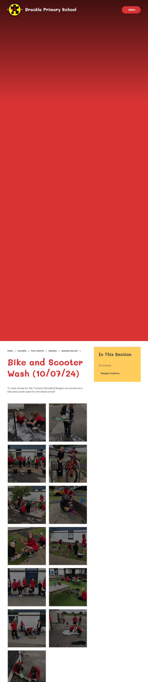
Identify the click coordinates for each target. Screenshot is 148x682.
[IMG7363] (27, 546)
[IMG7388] (68, 628)
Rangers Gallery (69, 351)
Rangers (53, 351)
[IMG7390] (68, 422)
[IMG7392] (27, 422)
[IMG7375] (68, 464)
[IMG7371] (27, 505)
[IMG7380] (68, 587)
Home (10, 351)
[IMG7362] (68, 546)
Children (21, 351)
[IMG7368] (68, 505)
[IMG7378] (27, 464)
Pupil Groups (37, 351)
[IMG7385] (27, 628)
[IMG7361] (27, 587)
